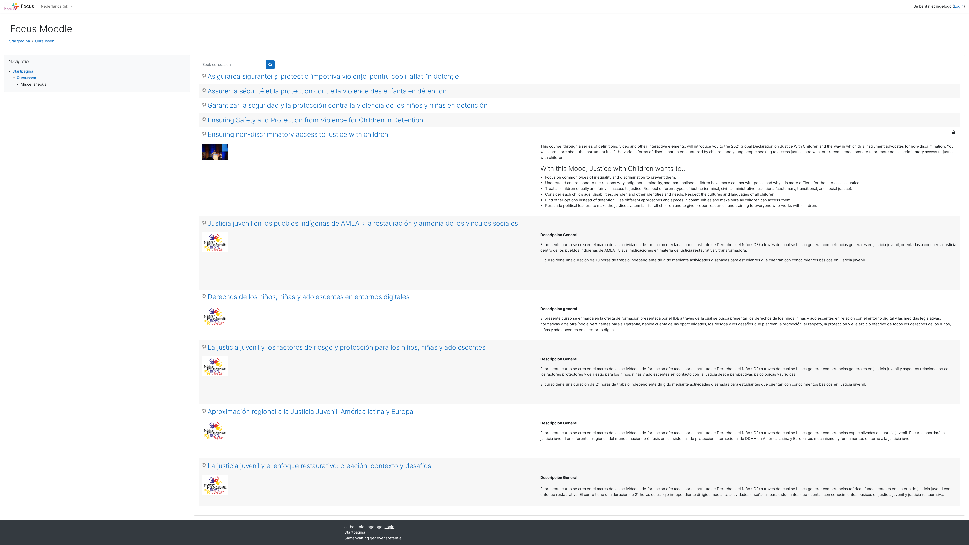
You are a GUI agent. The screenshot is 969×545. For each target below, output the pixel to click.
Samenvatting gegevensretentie (373, 538)
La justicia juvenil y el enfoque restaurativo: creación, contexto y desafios (319, 466)
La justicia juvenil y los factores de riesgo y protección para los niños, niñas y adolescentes (347, 347)
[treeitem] (96, 78)
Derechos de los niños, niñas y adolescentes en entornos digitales (308, 297)
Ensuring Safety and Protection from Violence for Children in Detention (315, 120)
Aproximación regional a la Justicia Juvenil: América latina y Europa (310, 411)
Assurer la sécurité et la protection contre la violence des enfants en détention (327, 91)
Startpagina (19, 41)
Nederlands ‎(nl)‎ (55, 6)
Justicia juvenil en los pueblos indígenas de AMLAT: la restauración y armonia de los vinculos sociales (363, 223)
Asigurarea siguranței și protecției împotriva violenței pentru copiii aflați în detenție (333, 76)
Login (959, 6)
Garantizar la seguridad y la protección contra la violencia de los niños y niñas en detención (348, 105)
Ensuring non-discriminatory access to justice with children (298, 134)
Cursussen (45, 41)
